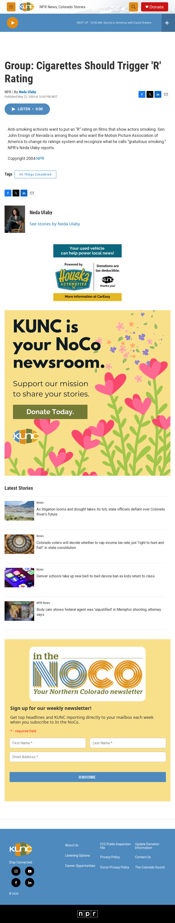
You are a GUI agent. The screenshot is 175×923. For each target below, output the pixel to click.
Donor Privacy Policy (114, 867)
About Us (71, 845)
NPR (40, 158)
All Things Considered (35, 174)
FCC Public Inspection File (115, 846)
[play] (12, 22)
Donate (156, 7)
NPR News (43, 603)
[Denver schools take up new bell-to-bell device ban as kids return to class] (19, 577)
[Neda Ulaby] (15, 219)
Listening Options (77, 855)
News (40, 502)
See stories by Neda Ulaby (55, 223)
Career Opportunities (80, 866)
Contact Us (143, 857)
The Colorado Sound (150, 867)
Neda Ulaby (27, 92)
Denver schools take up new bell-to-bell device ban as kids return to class (95, 576)
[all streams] (168, 23)
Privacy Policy (110, 857)
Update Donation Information (147, 846)
